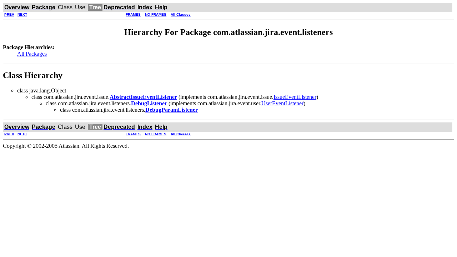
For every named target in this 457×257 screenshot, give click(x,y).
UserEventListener (282, 103)
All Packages (32, 54)
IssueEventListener (294, 97)
